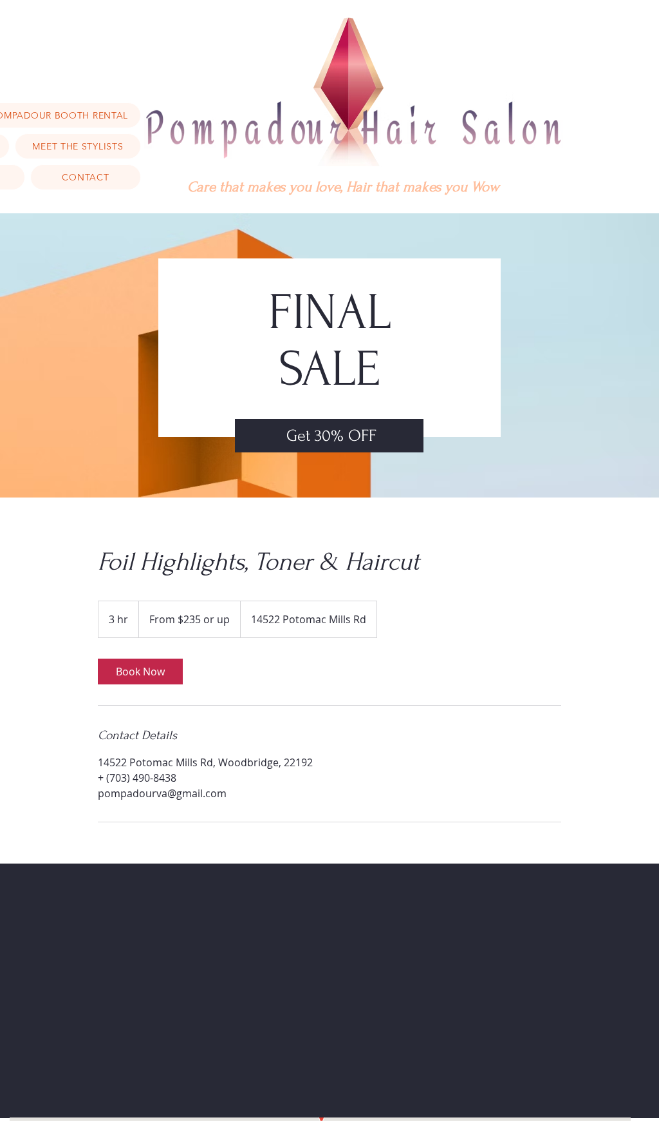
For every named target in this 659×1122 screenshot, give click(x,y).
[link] (140, 671)
